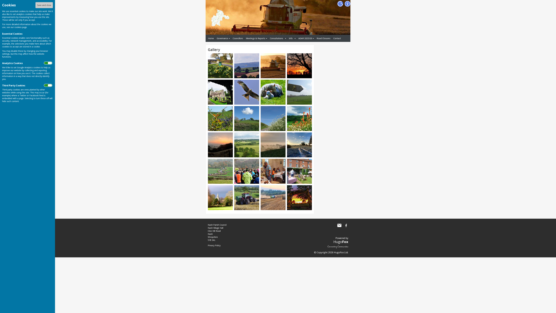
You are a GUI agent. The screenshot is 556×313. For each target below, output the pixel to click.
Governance (222, 38)
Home (211, 38)
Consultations (276, 38)
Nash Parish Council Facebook (346, 225)
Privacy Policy (214, 245)
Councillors (238, 38)
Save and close (44, 5)
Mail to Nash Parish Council (339, 225)
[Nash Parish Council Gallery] (220, 65)
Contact (337, 38)
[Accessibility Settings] (347, 4)
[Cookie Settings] (340, 4)
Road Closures (323, 38)
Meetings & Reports (255, 38)
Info (291, 38)
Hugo (340, 241)
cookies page (20, 27)
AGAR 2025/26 (305, 38)
